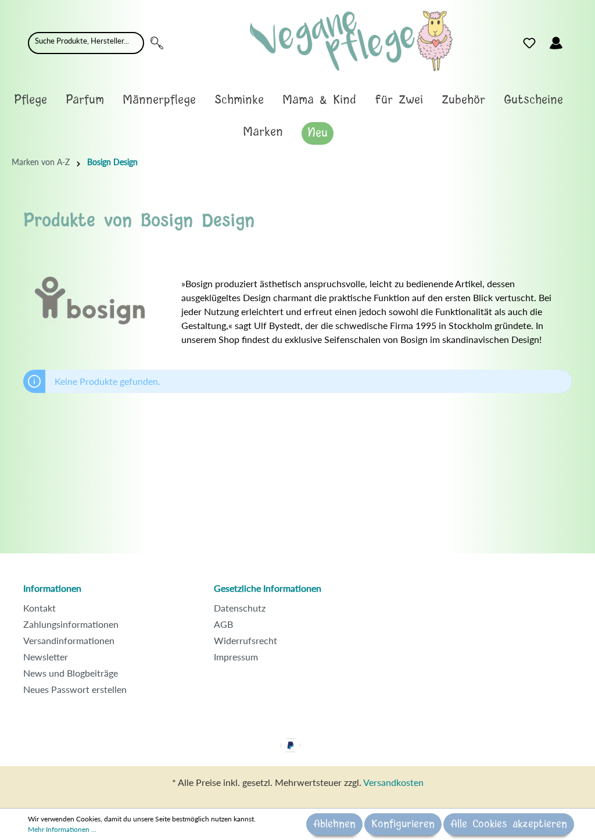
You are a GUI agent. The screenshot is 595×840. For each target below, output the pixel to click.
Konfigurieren (403, 824)
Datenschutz (240, 607)
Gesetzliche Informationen (267, 588)
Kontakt (39, 607)
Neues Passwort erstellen (75, 689)
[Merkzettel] (529, 43)
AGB (223, 624)
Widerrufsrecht (245, 640)
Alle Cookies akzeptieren (508, 824)
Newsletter (45, 656)
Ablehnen (334, 824)
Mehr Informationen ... (62, 829)
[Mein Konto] (556, 43)
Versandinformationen (68, 640)
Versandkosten (393, 782)
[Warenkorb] (576, 40)
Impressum (236, 656)
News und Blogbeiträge (70, 672)
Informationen (52, 588)
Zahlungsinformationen (71, 624)
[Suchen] (157, 43)
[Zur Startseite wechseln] (351, 41)
